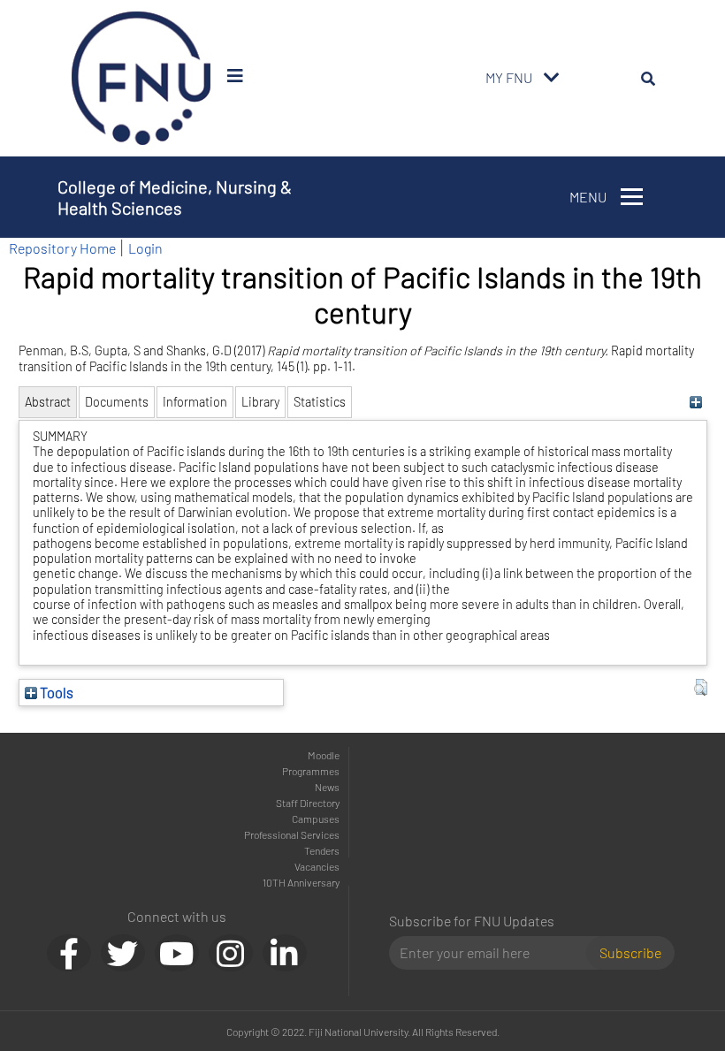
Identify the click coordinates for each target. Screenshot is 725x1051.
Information (195, 401)
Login (145, 248)
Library (260, 401)
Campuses (316, 818)
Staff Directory (308, 802)
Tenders (322, 850)
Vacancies (317, 866)
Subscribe (630, 952)
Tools (55, 692)
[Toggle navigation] (551, 78)
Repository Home (62, 248)
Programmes (311, 771)
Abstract (48, 401)
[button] (700, 688)
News (327, 787)
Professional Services (292, 834)
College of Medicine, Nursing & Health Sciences (174, 197)
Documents (117, 401)
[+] (696, 401)
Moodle (324, 755)
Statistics (320, 401)
